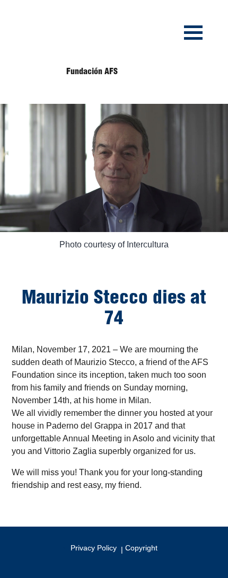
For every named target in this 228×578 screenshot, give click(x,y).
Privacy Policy (94, 548)
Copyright (141, 548)
